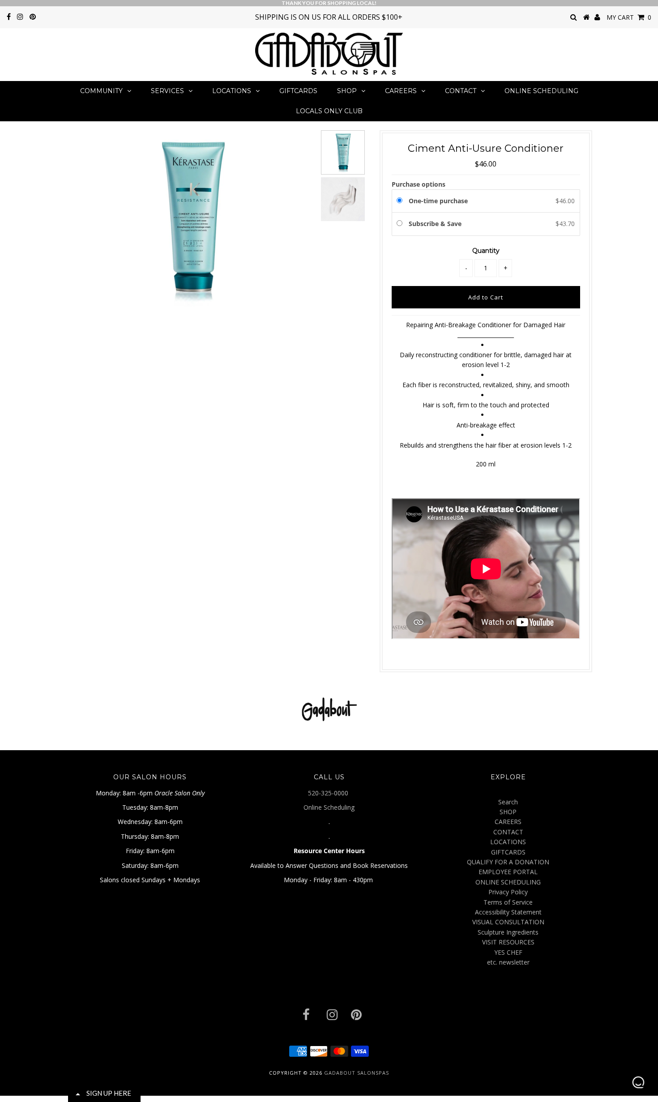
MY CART (629, 17)
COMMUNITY (101, 91)
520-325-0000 (329, 793)
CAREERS (401, 91)
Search (508, 802)
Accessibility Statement (508, 912)
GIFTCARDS (298, 91)
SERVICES (167, 91)
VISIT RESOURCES (508, 942)
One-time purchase (438, 200)
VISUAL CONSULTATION (508, 922)
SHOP (347, 91)
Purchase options (418, 184)
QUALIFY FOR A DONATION (508, 862)
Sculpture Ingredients (508, 932)
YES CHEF (508, 952)
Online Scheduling (329, 807)
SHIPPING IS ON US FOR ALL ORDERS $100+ (328, 17)
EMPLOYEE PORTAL (508, 871)
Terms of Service (508, 902)
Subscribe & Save (436, 223)
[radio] (401, 201)
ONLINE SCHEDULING (541, 91)
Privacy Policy (508, 892)
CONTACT (460, 91)
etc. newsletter (508, 962)
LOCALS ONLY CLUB (329, 111)
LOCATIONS (231, 91)
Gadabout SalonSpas (356, 1072)
